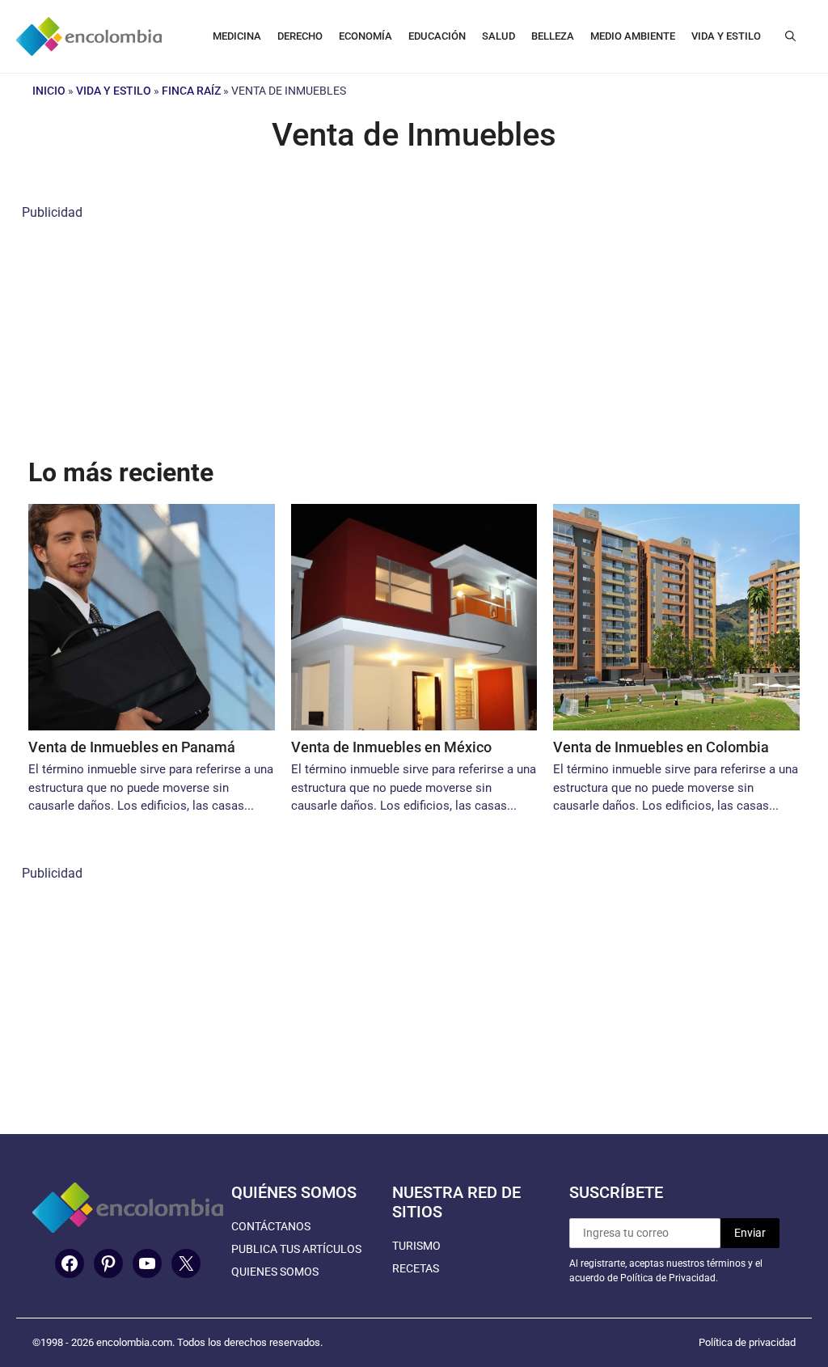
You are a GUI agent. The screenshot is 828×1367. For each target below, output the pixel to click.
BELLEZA (552, 36)
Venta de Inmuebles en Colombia (661, 747)
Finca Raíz (191, 90)
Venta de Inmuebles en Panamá (131, 747)
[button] (790, 36)
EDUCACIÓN (437, 36)
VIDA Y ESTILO (726, 36)
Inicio (48, 90)
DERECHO (300, 36)
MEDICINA (237, 36)
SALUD (498, 36)
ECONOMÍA (365, 36)
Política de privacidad (747, 1342)
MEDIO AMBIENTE (632, 36)
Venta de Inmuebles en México (391, 747)
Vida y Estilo (113, 90)
